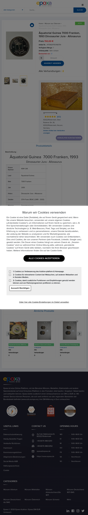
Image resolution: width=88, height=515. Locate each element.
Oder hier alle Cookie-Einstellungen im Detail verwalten (44, 302)
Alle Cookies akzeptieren (44, 258)
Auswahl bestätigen (20, 288)
